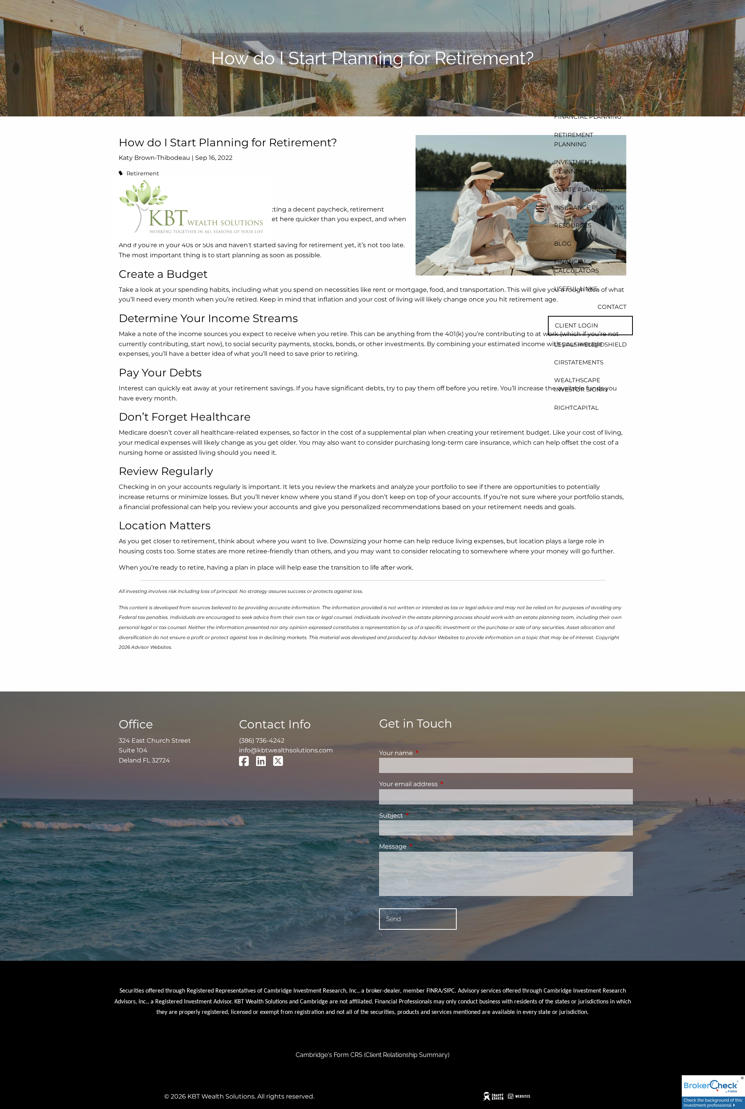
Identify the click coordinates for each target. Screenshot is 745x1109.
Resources (572, 225)
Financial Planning (588, 116)
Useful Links (576, 288)
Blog (563, 243)
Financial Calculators (576, 266)
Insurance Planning (589, 207)
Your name (428, 753)
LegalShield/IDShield (590, 344)
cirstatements (578, 362)
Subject (423, 815)
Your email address (440, 784)
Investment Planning (573, 166)
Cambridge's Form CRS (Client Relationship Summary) (372, 1055)
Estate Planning (582, 189)
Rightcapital (576, 407)
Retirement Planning (573, 139)
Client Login (576, 325)
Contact (612, 306)
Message (425, 846)
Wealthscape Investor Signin (581, 384)
